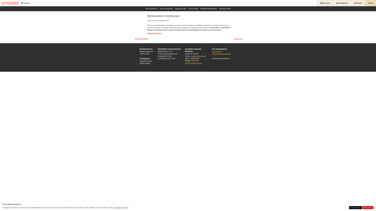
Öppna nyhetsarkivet (154, 33)
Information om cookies (121, 207)
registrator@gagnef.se (198, 56)
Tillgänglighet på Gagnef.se (221, 54)
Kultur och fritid (193, 8)
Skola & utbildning (151, 8)
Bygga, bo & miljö (180, 8)
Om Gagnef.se (217, 51)
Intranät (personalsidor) (220, 58)
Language (26, 3)
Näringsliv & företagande (208, 8)
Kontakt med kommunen (193, 63)
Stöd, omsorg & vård (166, 8)
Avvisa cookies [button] (368, 207)
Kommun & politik (225, 8)
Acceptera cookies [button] (355, 207)
